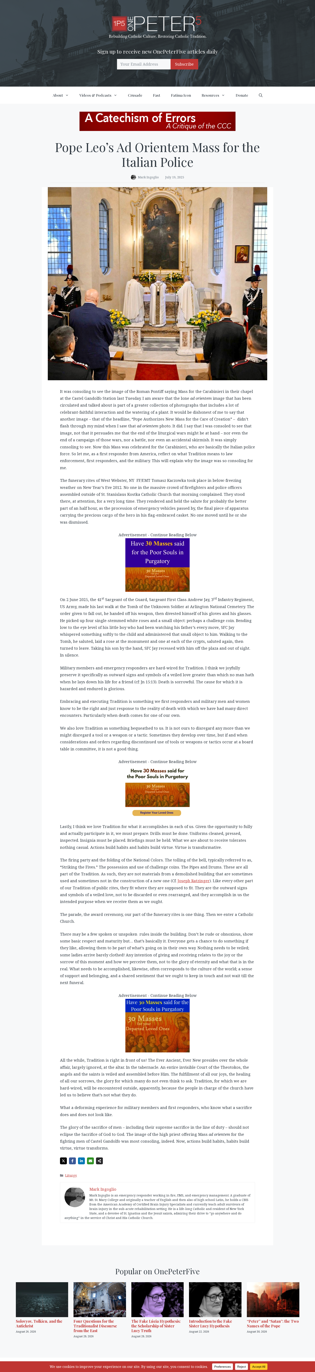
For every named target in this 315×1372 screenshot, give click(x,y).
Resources (210, 95)
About (58, 95)
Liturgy (71, 1175)
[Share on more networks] (99, 1160)
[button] (261, 95)
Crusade (135, 95)
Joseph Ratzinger (194, 880)
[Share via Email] (90, 1160)
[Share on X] (63, 1160)
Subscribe (184, 64)
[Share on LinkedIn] (81, 1160)
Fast (156, 95)
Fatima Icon (181, 95)
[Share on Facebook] (72, 1160)
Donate (242, 95)
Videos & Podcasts (95, 95)
